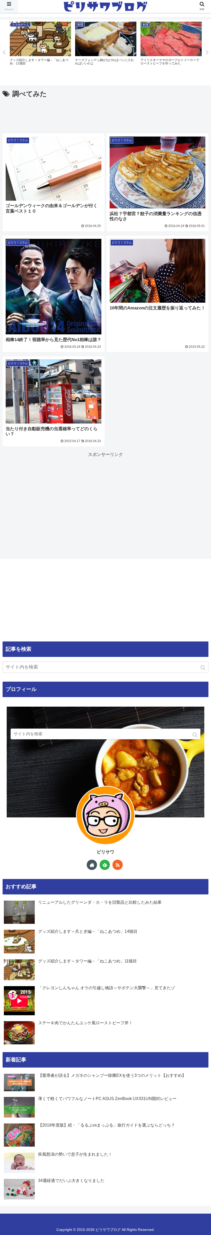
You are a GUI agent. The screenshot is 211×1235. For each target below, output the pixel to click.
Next (207, 52)
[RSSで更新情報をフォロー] (117, 865)
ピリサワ (105, 852)
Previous (3, 52)
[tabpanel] (40, 51)
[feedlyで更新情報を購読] (105, 865)
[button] (203, 667)
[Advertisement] (105, 113)
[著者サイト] (92, 865)
